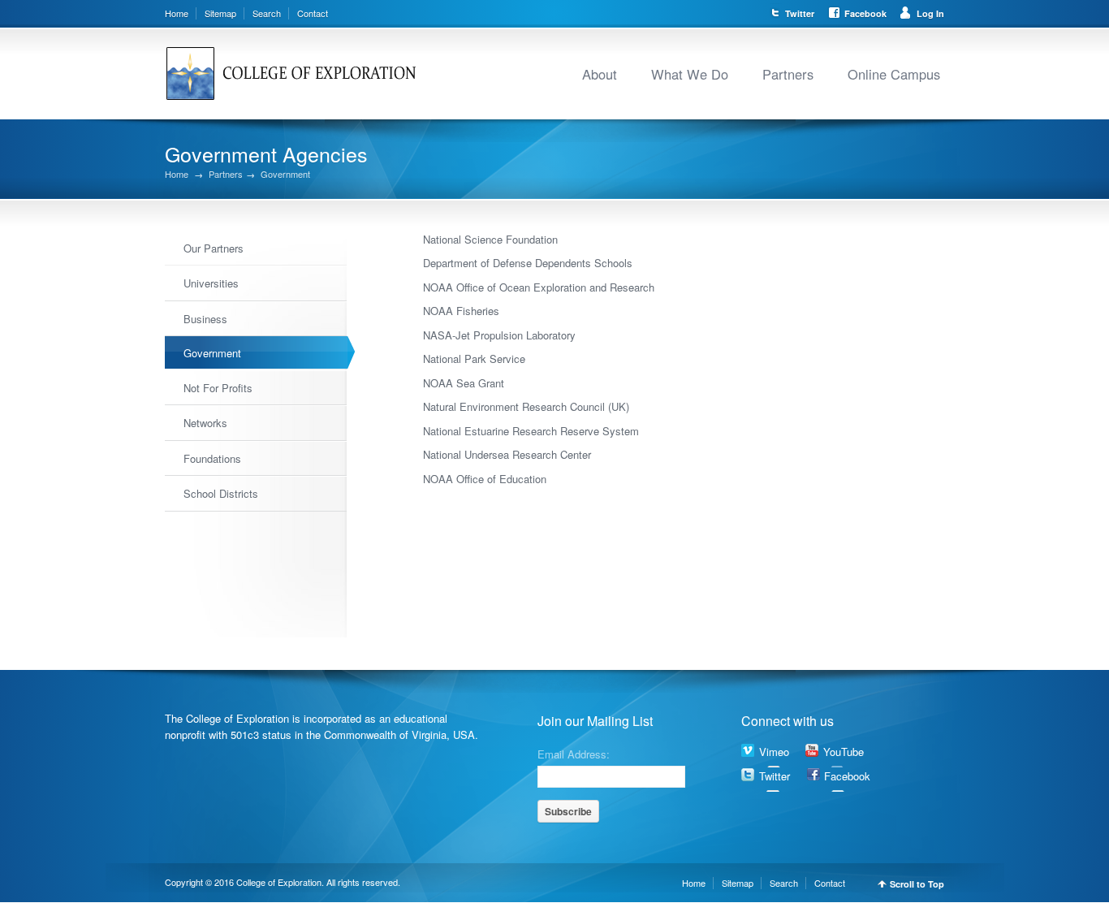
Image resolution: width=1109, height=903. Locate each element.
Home (176, 12)
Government (285, 174)
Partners (787, 74)
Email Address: (573, 752)
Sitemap (220, 12)
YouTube (843, 751)
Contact (312, 12)
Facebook (865, 13)
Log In (930, 13)
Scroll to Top (917, 883)
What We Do (689, 74)
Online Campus (894, 74)
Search (266, 12)
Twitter (799, 13)
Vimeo (774, 751)
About (599, 74)
